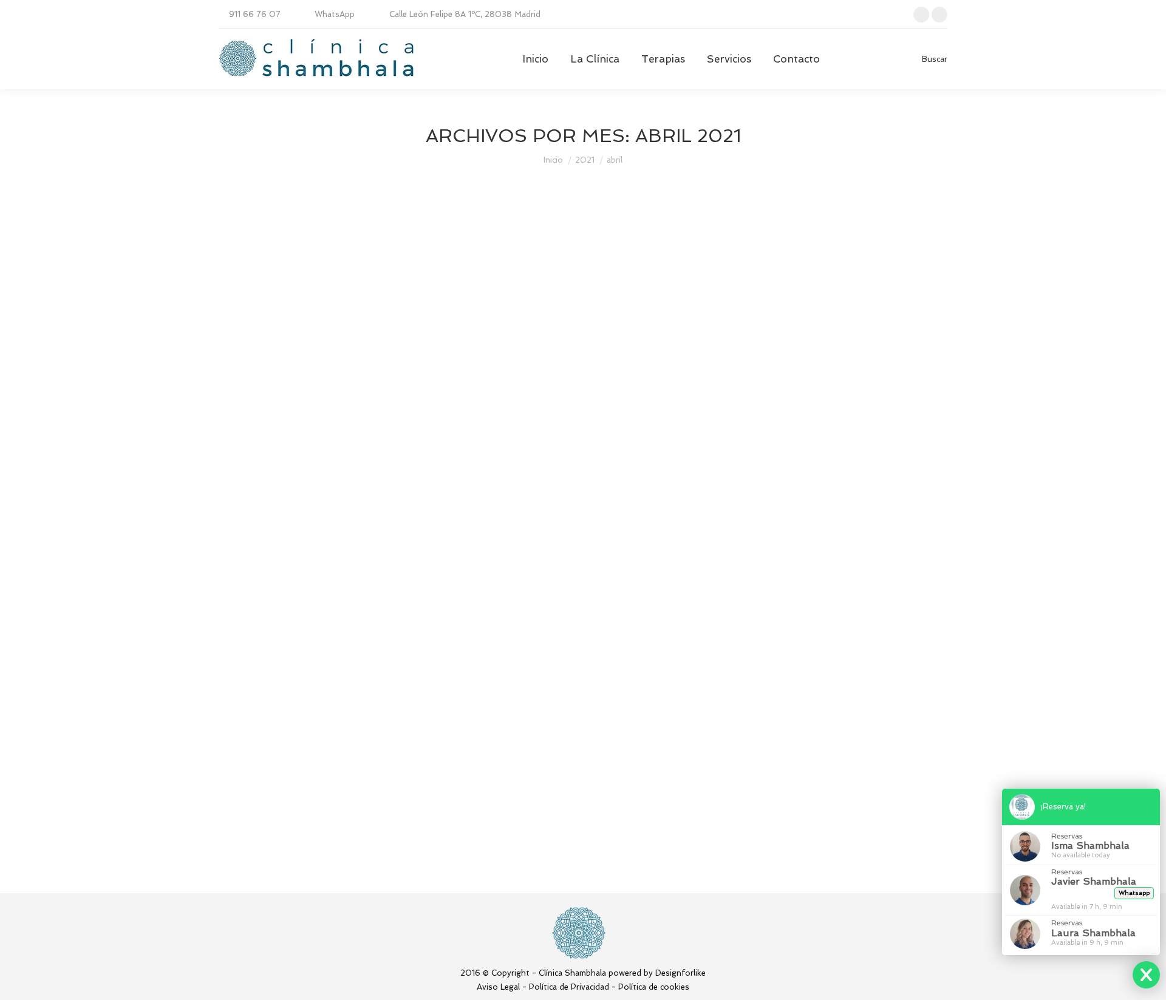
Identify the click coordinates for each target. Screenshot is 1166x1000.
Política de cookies (653, 986)
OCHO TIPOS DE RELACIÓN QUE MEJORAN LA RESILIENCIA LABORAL (454, 441)
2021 (585, 160)
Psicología (253, 463)
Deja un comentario (449, 463)
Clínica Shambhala (267, 776)
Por (312, 463)
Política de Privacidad (569, 986)
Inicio (553, 160)
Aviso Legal (498, 986)
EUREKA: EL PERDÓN (301, 754)
